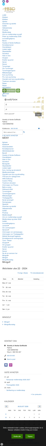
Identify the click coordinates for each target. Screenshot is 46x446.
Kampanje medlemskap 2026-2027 (18, 379)
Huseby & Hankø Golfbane (11, 43)
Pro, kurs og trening (9, 77)
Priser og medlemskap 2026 (11, 36)
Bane (4, 153)
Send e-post (11, 359)
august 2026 (23, 406)
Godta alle (17, 436)
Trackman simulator (9, 81)
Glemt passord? (9, 114)
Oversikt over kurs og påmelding (13, 79)
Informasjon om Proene (10, 185)
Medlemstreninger (8, 172)
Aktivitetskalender (8, 151)
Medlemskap (6, 32)
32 (6, 417)
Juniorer (5, 225)
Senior (4, 62)
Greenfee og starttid (9, 24)
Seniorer (5, 230)
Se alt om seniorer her (9, 253)
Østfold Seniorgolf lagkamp (11, 236)
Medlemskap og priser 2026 (11, 219)
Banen (4, 41)
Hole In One (6, 56)
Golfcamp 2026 (7, 189)
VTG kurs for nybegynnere (11, 176)
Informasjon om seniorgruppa (12, 232)
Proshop (5, 30)
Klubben (5, 17)
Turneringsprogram (8, 70)
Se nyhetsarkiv (37, 394)
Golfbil (4, 26)
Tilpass (30, 436)
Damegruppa (6, 202)
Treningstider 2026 (12, 385)
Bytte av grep (6, 187)
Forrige (20, 273)
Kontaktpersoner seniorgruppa (12, 238)
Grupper (5, 58)
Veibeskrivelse (7, 28)
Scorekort (5, 53)
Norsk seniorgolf (7, 200)
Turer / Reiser (7, 240)
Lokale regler (6, 49)
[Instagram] (7, 1)
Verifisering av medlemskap (15, 390)
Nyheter (5, 142)
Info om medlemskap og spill (12, 34)
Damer (4, 64)
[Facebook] (3, 1)
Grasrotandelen (7, 147)
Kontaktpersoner (8, 45)
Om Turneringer (7, 68)
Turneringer (6, 66)
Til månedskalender (37, 273)
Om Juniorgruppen (8, 228)
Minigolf (5, 255)
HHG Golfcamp (7, 179)
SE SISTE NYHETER (11, 135)
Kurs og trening (7, 75)
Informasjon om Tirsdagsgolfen (12, 234)
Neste (26, 273)
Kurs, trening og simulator (11, 170)
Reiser (4, 83)
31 (6, 414)
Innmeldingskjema (8, 38)
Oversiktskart (6, 47)
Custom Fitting (7, 181)
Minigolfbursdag (7, 260)
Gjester (4, 21)
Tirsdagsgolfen (7, 198)
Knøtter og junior (8, 60)
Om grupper (6, 245)
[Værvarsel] (3, 4)
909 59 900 (14, 128)
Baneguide (6, 164)
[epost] (39, 128)
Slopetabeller (6, 51)
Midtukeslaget (7, 73)
